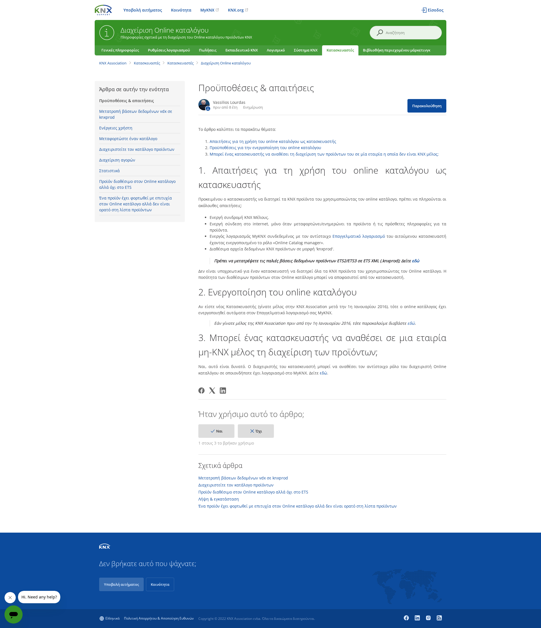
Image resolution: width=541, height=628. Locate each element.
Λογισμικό (276, 50)
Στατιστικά (109, 170)
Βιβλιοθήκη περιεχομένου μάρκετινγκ (396, 50)
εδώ (415, 260)
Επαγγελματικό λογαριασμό (358, 236)
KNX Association (113, 63)
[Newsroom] (439, 618)
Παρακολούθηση (427, 105)
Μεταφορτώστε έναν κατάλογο (128, 138)
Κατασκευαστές (340, 50)
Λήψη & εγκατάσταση (218, 499)
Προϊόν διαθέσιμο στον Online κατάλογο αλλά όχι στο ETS (137, 184)
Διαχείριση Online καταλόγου (226, 63)
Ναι (219, 431)
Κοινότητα (181, 10)
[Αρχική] (103, 9)
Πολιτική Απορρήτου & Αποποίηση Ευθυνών (159, 618)
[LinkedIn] (223, 390)
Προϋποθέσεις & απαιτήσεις (126, 100)
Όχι (259, 431)
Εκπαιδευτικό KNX (241, 50)
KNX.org (236, 10)
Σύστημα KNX (306, 50)
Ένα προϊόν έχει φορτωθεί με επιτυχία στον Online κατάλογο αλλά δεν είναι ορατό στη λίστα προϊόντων (135, 203)
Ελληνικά (112, 618)
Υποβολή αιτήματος (142, 10)
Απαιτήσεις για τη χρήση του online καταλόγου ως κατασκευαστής (273, 141)
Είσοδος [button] (436, 10)
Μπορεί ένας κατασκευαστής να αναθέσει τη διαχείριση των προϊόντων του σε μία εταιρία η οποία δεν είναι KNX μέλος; (324, 154)
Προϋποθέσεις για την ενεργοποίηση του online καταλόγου (265, 147)
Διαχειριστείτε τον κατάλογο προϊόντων (136, 149)
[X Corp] (212, 390)
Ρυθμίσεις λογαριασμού (169, 50)
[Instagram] (429, 618)
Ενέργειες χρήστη (115, 128)
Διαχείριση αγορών (117, 160)
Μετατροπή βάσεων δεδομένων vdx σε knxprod (135, 114)
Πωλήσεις (207, 50)
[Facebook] (201, 390)
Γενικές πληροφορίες (120, 50)
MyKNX (207, 10)
